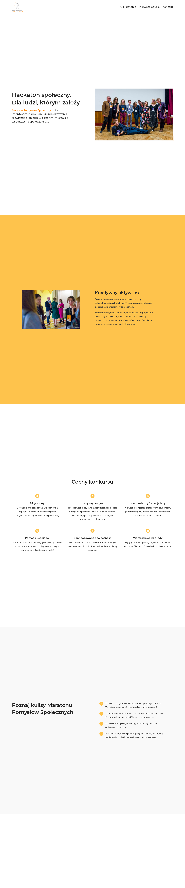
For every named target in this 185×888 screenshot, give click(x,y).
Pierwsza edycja (149, 6)
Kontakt (167, 6)
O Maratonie (128, 6)
